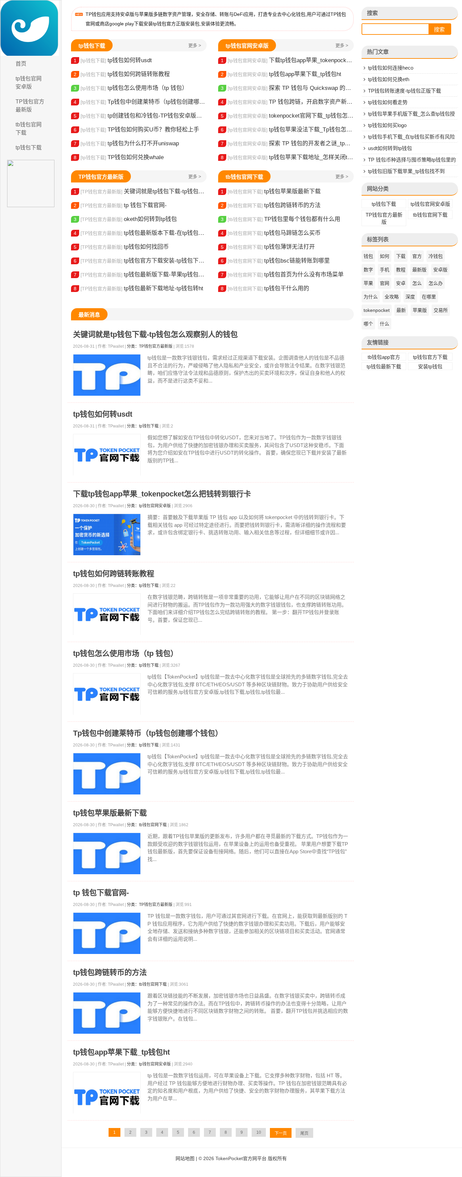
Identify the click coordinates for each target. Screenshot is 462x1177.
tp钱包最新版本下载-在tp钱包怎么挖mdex (140, 233)
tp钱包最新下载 (384, 366)
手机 (384, 269)
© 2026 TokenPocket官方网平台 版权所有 (243, 1158)
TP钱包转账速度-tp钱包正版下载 (404, 91)
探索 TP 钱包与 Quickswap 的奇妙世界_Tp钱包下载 (287, 88)
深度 (410, 296)
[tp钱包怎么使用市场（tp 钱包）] (107, 694)
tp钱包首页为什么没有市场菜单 (282, 274)
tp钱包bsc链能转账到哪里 (275, 261)
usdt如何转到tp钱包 (390, 148)
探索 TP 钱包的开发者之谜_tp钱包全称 (287, 143)
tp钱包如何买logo (387, 125)
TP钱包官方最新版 (30, 106)
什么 (384, 323)
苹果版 (420, 310)
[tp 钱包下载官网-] (107, 933)
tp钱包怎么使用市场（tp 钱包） (131, 88)
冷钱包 (436, 256)
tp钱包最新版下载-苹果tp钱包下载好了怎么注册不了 (140, 274)
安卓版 (440, 269)
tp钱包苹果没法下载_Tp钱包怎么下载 (287, 129)
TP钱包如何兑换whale (119, 157)
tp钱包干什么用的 (265, 288)
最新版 (419, 269)
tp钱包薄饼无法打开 (268, 247)
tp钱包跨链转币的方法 (271, 205)
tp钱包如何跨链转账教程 (122, 74)
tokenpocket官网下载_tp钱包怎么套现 (287, 116)
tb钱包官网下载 (29, 129)
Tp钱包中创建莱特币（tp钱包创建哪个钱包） (140, 102)
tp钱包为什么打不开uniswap (126, 143)
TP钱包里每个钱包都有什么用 (280, 219)
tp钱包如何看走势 (388, 102)
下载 (401, 256)
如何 (384, 256)
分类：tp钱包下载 (143, 426)
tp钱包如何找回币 (121, 247)
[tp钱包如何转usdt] (107, 455)
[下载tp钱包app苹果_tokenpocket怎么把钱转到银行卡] (107, 535)
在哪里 (429, 296)
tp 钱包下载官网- (120, 205)
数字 (368, 269)
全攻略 (392, 296)
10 (258, 1132)
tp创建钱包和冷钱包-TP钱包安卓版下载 (140, 116)
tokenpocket (377, 310)
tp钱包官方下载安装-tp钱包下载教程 (140, 261)
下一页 (281, 1133)
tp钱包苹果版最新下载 (271, 191)
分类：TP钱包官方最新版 (149, 346)
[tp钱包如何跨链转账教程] (107, 614)
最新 (401, 310)
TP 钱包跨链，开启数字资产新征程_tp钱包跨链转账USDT (287, 102)
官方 (417, 256)
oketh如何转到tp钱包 (125, 219)
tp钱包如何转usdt (113, 60)
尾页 (304, 1133)
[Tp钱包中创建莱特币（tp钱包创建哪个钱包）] (107, 774)
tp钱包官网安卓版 (29, 83)
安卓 (401, 283)
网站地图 (185, 1158)
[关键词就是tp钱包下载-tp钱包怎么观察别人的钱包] (107, 375)
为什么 (371, 296)
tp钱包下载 (29, 147)
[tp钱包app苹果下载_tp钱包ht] (107, 1097)
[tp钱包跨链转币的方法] (107, 1013)
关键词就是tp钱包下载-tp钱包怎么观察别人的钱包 (140, 191)
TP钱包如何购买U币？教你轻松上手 (136, 129)
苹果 (368, 283)
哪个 (368, 323)
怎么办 (436, 283)
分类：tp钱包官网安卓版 (149, 506)
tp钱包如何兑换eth (388, 79)
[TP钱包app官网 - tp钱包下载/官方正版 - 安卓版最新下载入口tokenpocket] (30, 28)
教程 (401, 269)
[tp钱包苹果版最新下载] (107, 854)
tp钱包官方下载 (430, 357)
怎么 (417, 283)
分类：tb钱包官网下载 (147, 825)
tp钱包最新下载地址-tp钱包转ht (138, 288)
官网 (384, 283)
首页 (21, 64)
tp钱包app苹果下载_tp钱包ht (281, 74)
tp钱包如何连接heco (390, 68)
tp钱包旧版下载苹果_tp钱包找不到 (406, 171)
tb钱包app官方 (384, 357)
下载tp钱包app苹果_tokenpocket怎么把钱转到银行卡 (287, 60)
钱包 (368, 256)
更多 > (194, 45)
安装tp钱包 (430, 366)
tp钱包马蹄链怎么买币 (271, 233)
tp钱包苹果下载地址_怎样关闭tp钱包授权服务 (287, 157)
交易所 (441, 310)
